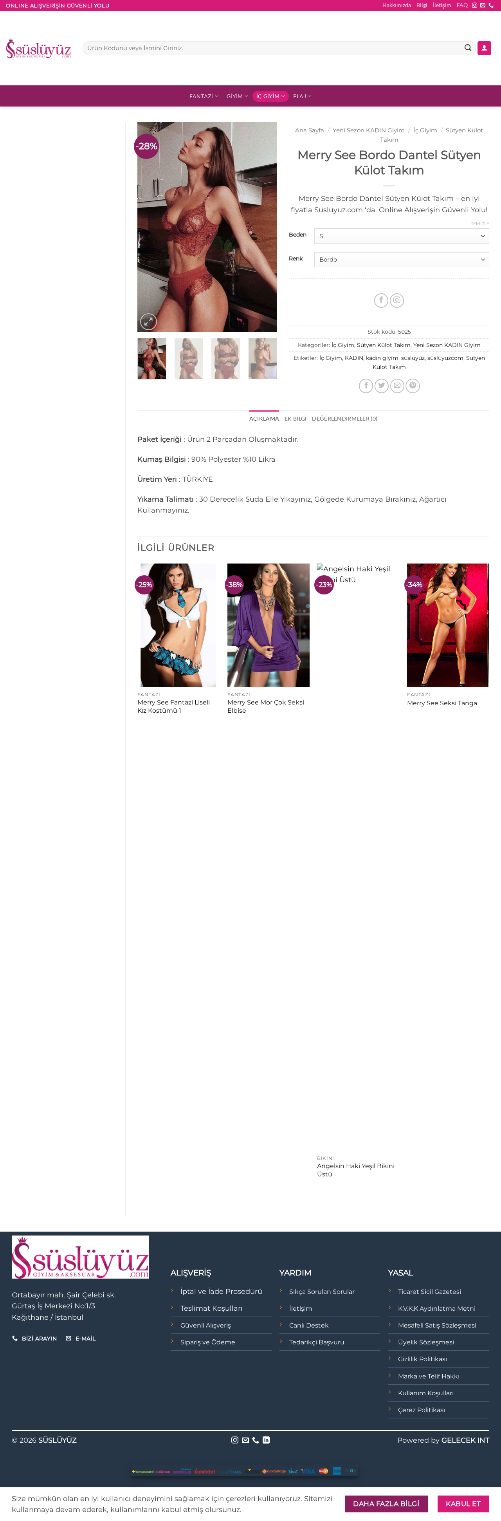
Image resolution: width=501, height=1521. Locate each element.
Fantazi (201, 96)
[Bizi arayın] (491, 6)
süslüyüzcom (445, 357)
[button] (484, 48)
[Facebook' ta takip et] (381, 300)
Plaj (299, 96)
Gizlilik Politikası (422, 1359)
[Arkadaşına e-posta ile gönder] (397, 386)
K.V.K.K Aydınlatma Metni (437, 1308)
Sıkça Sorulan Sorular (322, 1291)
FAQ (462, 5)
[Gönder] (468, 48)
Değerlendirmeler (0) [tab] (344, 418)
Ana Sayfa (309, 130)
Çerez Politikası (421, 1410)
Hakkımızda (396, 5)
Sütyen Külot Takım (384, 345)
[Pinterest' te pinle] (412, 386)
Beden (297, 235)
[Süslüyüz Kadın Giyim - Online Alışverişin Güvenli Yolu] (38, 48)
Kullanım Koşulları (426, 1393)
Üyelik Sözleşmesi (426, 1342)
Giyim (235, 96)
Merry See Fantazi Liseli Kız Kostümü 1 (173, 706)
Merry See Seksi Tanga (442, 703)
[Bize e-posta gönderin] (482, 6)
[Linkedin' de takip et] (266, 1441)
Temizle (480, 223)
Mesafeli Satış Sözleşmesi (437, 1325)
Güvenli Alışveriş (205, 1325)
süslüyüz (413, 357)
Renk (296, 259)
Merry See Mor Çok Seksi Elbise (265, 706)
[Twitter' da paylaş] (382, 386)
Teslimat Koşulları (211, 1308)
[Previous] (150, 227)
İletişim (442, 5)
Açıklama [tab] (264, 418)
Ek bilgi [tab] (295, 418)
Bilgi (421, 5)
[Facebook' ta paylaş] (366, 386)
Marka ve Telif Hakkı (429, 1376)
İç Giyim (267, 96)
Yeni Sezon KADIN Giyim (369, 130)
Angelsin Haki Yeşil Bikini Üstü (356, 1170)
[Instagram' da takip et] (474, 6)
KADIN (354, 357)
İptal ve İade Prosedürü (221, 1291)
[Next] (265, 227)
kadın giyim (382, 357)
